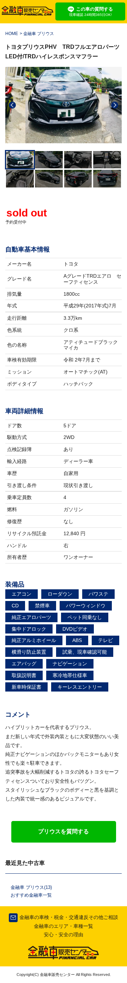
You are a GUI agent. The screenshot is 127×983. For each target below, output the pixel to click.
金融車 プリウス (38, 33)
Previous (12, 105)
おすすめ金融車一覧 (31, 895)
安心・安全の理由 (63, 934)
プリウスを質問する (63, 831)
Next (114, 105)
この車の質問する (91, 11)
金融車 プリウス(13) (31, 887)
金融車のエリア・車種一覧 (63, 926)
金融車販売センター (57, 974)
